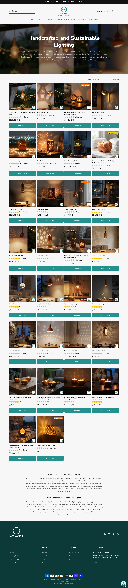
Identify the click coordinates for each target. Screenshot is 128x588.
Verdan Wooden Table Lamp (46, 446)
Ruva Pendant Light (98, 304)
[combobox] (21, 11)
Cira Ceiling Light (15, 351)
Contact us (80, 20)
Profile (71, 556)
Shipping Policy (14, 556)
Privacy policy (58, 583)
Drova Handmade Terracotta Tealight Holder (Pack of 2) (21, 446)
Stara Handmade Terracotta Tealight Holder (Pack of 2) (21, 398)
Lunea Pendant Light (71, 304)
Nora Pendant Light (98, 351)
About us (40, 20)
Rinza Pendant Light (15, 304)
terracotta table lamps (62, 507)
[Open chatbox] (123, 584)
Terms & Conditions (70, 583)
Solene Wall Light (98, 113)
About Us (45, 552)
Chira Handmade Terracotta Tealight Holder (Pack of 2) (49, 398)
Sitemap (11, 552)
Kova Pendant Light (43, 304)
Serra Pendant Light (98, 256)
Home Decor (46, 563)
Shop (31, 20)
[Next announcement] (96, 2)
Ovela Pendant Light (71, 209)
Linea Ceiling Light (43, 351)
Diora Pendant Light (43, 113)
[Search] (11, 11)
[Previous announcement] (32, 2)
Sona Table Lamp (42, 209)
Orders (71, 559)
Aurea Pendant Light (16, 256)
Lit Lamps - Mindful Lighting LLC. (75, 579)
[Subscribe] (116, 562)
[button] (32, 20)
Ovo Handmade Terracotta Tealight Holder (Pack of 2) (76, 398)
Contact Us (12, 563)
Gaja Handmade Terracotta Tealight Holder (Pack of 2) (104, 162)
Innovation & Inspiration (50, 556)
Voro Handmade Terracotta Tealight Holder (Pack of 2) (104, 398)
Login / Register (74, 552)
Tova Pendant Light (15, 209)
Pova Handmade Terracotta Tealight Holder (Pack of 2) (76, 256)
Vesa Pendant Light (98, 209)
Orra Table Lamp (42, 161)
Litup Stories (46, 559)
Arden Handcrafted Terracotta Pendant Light (22, 113)
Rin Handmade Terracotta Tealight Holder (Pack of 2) (75, 113)
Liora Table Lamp (14, 161)
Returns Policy (14, 559)
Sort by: (88, 80)
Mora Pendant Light (71, 351)
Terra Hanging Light (71, 161)
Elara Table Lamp (42, 256)
